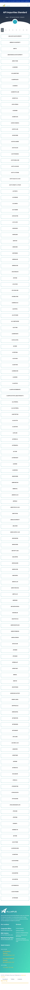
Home (7, 17)
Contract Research (20, 928)
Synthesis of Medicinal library (22, 932)
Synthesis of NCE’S (20, 930)
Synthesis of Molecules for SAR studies (21, 935)
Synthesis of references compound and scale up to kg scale (22, 940)
